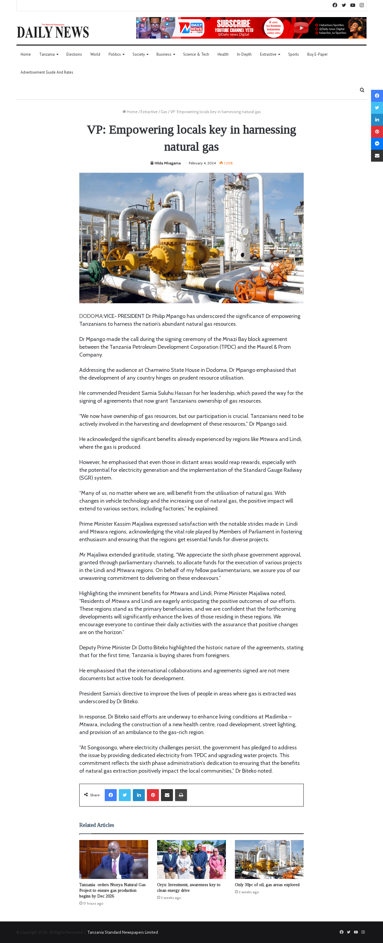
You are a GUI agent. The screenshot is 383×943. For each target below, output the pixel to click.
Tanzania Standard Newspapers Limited (122, 932)
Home (26, 54)
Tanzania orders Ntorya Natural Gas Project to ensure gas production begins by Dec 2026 (112, 890)
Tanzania (47, 54)
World (95, 54)
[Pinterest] (153, 795)
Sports (293, 54)
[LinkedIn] (139, 795)
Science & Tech (196, 54)
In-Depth (244, 54)
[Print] (181, 795)
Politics (115, 54)
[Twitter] (125, 795)
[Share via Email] (167, 795)
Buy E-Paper (317, 54)
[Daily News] (52, 30)
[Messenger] (377, 144)
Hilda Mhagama (168, 163)
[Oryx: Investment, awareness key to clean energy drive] (191, 859)
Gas (164, 111)
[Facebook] (111, 795)
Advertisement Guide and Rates (47, 72)
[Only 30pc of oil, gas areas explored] (269, 859)
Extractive (268, 54)
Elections (74, 54)
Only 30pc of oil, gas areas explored (267, 885)
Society (139, 54)
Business (163, 54)
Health (223, 54)
